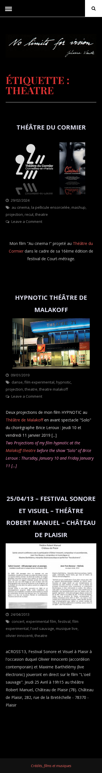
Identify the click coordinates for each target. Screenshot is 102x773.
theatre (41, 214)
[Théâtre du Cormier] (51, 193)
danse (17, 382)
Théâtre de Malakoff (24, 420)
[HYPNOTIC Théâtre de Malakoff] (51, 368)
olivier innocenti (19, 635)
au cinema (20, 207)
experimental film (41, 621)
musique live (67, 628)
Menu (8, 8)
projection (14, 214)
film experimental (39, 382)
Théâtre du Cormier (51, 127)
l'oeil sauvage (42, 628)
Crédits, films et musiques (51, 765)
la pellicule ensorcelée (50, 207)
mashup (78, 207)
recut (29, 214)
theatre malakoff (53, 389)
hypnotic (63, 382)
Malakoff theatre (21, 450)
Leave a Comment (26, 221)
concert (18, 621)
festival (64, 621)
